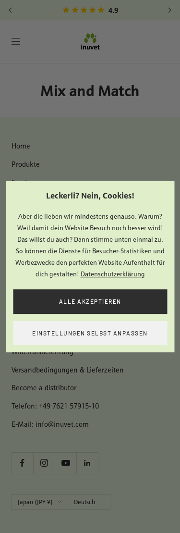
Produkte (26, 164)
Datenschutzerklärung (113, 274)
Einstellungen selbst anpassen (90, 333)
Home (21, 146)
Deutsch (84, 502)
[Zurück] (10, 10)
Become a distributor (44, 388)
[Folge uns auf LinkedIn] (87, 463)
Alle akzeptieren (90, 301)
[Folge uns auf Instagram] (44, 463)
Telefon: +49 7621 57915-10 (55, 406)
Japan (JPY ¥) (35, 502)
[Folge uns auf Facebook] (22, 463)
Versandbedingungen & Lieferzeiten (68, 370)
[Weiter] (169, 10)
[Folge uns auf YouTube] (65, 463)
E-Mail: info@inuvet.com (50, 424)
